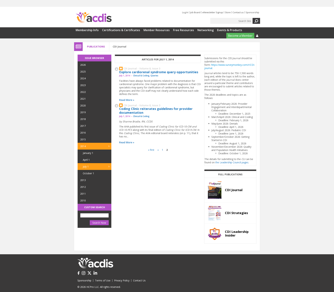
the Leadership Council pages (231, 162)
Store (228, 12)
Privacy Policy (121, 280)
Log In (185, 12)
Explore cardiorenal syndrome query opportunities (158, 72)
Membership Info (87, 30)
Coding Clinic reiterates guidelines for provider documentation (156, 111)
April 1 (86, 159)
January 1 (88, 153)
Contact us (238, 12)
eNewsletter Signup (212, 12)
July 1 (86, 166)
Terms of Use (102, 280)
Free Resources (183, 30)
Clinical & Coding (141, 75)
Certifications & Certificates (121, 30)
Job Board (195, 12)
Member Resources (157, 30)
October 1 (88, 173)
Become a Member (240, 36)
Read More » (126, 100)
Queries (154, 75)
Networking (205, 30)
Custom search (94, 207)
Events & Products (229, 30)
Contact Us (139, 280)
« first (151, 149)
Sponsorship (252, 12)
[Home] (93, 18)
